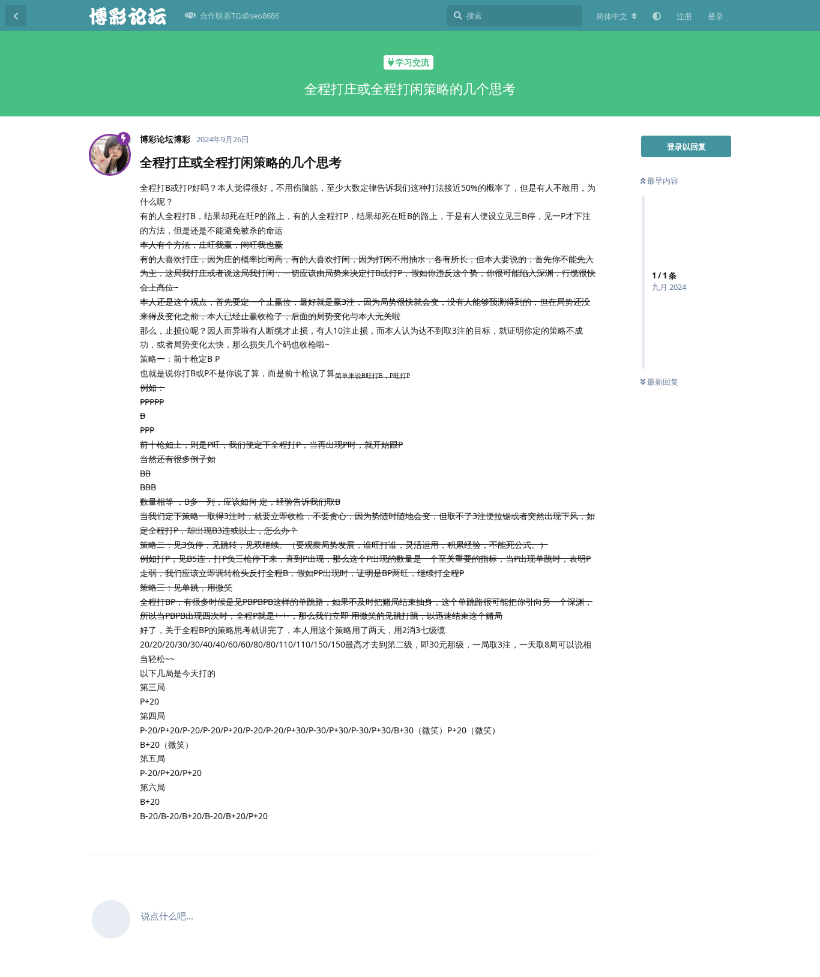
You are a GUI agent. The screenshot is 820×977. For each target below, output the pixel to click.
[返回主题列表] (15, 15)
